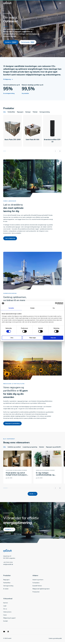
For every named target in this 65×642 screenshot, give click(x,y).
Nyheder (41, 447)
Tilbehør (35, 112)
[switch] (24, 331)
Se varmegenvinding (9, 93)
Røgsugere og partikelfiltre (54, 447)
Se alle (31, 494)
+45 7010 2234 (8, 562)
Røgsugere (20, 112)
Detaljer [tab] (32, 308)
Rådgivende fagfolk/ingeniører (41, 589)
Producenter (36, 592)
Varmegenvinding (44, 112)
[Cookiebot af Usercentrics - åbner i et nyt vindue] (56, 303)
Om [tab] (54, 308)
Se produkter (25, 93)
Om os (5, 609)
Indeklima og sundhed (14, 447)
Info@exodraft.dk (8, 564)
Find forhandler (27, 42)
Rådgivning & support (9, 618)
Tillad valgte (32, 337)
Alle (4, 112)
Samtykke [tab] (11, 308)
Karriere (5, 603)
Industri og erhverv (37, 580)
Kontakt (5, 621)
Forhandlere (35, 583)
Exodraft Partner (37, 586)
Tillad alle (53, 337)
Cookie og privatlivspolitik (55, 638)
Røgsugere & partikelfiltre (12, 423)
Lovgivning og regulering (30, 447)
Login (4, 606)
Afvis (11, 337)
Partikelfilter (11, 112)
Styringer (28, 112)
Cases (5, 615)
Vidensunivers (7, 612)
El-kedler (6, 589)
